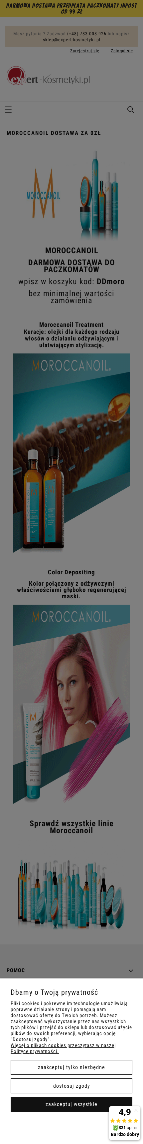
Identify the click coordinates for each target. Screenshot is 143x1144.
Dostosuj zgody (71, 1086)
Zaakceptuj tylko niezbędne (71, 1067)
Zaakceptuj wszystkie (71, 1104)
